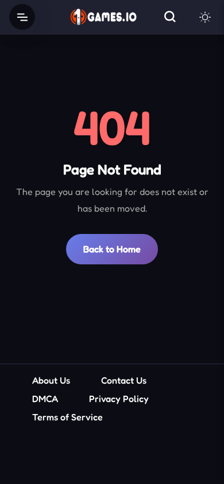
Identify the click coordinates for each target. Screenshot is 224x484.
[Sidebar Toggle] (22, 17)
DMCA (45, 398)
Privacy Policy (119, 398)
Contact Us (123, 380)
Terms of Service (67, 417)
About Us (51, 380)
